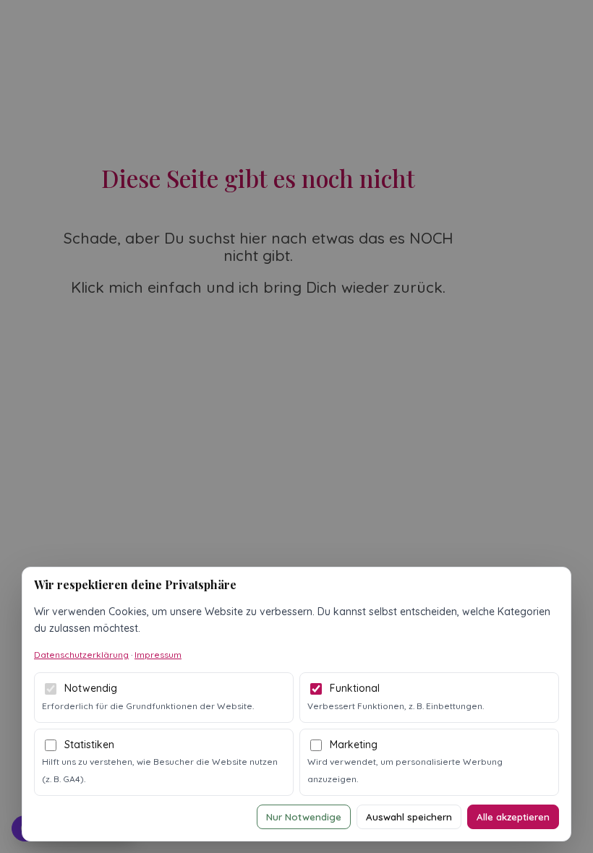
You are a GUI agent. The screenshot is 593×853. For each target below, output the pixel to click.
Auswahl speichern (409, 817)
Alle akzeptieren (513, 817)
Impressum (158, 654)
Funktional (355, 688)
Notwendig (90, 688)
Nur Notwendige (303, 817)
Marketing (353, 744)
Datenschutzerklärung (81, 654)
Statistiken (89, 744)
